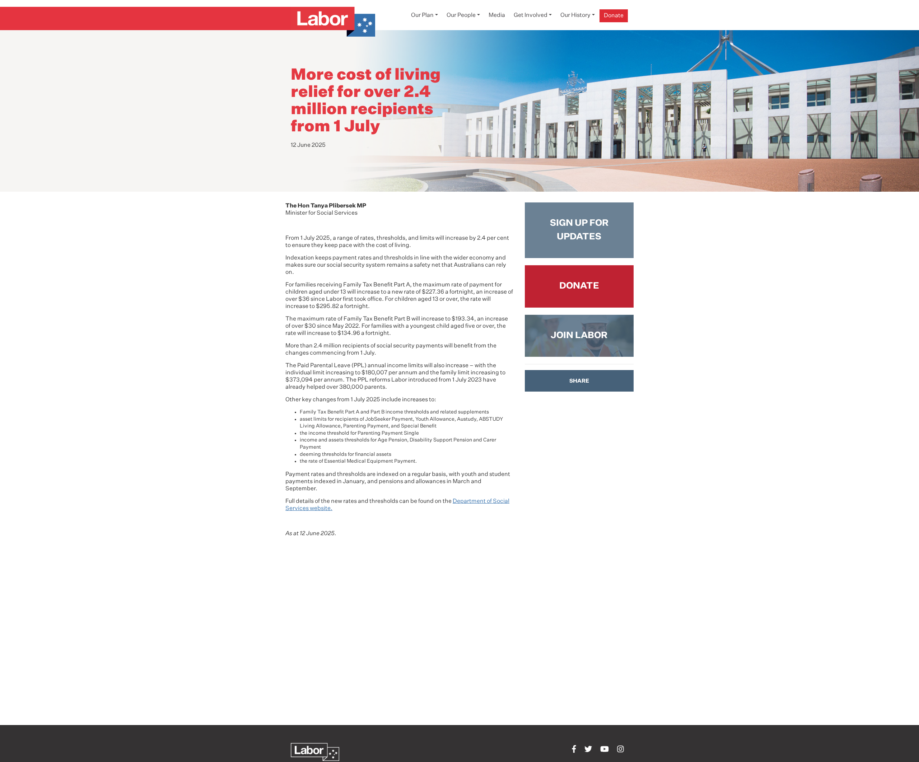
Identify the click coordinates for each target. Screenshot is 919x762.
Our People (461, 15)
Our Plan (422, 15)
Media (497, 15)
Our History (575, 15)
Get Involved (530, 15)
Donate (614, 16)
